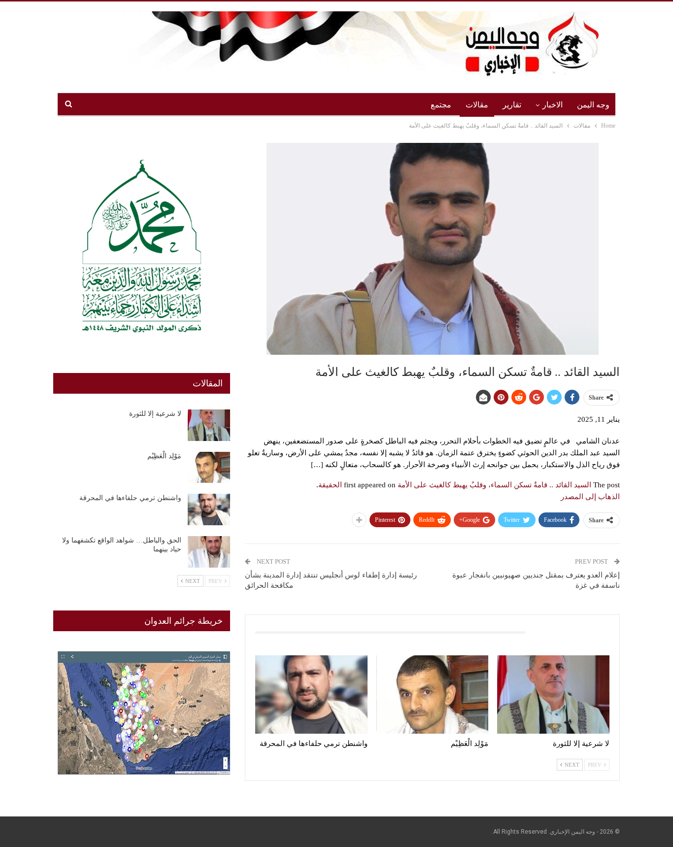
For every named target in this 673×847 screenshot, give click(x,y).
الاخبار (552, 105)
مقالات (477, 105)
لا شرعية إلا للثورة (155, 413)
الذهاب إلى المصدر (590, 497)
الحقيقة (330, 485)
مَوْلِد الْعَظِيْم (164, 456)
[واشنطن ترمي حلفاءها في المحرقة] (311, 694)
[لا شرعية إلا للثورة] (553, 694)
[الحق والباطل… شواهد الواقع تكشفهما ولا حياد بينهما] (209, 552)
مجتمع (441, 105)
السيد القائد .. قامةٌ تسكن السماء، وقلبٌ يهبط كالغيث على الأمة (494, 485)
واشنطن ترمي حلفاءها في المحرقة (130, 498)
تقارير (512, 105)
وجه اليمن (593, 105)
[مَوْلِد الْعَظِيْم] (432, 694)
